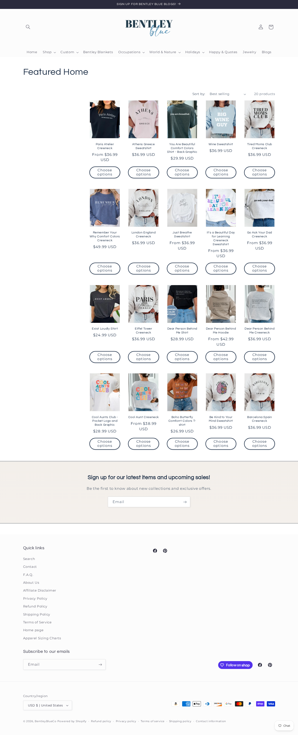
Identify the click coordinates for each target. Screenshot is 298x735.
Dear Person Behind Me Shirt (182, 330)
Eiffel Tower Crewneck (143, 330)
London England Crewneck (144, 234)
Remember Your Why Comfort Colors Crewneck (105, 236)
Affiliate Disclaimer (40, 590)
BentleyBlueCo (46, 721)
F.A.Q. (28, 575)
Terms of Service (37, 622)
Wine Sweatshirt (221, 144)
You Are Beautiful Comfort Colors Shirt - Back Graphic (182, 148)
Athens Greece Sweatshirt (143, 146)
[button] (28, 27)
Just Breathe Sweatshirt (182, 234)
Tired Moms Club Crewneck (259, 146)
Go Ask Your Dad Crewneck (259, 234)
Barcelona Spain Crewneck (259, 419)
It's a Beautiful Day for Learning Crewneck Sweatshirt (221, 238)
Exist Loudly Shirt (105, 328)
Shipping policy (180, 721)
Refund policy (101, 721)
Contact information (211, 721)
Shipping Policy (36, 614)
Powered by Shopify (72, 721)
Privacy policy (126, 721)
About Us (31, 583)
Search (29, 559)
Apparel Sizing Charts (42, 638)
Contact (30, 567)
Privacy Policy (35, 599)
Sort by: (198, 94)
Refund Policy (35, 606)
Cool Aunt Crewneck (143, 417)
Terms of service (152, 721)
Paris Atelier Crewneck (105, 146)
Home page (33, 630)
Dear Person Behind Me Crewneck (259, 330)
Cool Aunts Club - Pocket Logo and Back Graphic (105, 421)
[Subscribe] (185, 502)
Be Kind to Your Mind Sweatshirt (221, 419)
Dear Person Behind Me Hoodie (221, 330)
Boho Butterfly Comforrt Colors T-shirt (182, 421)
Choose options (104, 172)
